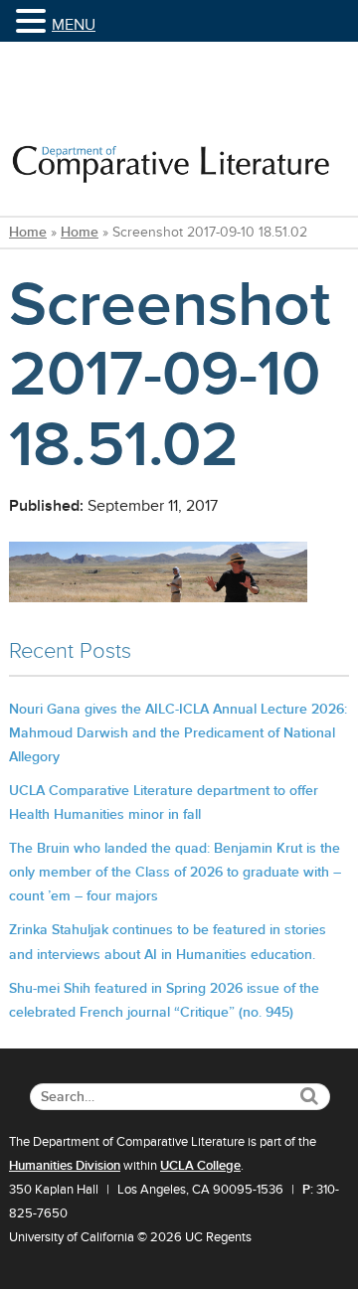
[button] (34, 22)
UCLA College (200, 1166)
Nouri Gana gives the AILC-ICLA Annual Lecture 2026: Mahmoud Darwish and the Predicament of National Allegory (178, 733)
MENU (73, 25)
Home (28, 232)
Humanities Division (64, 1166)
